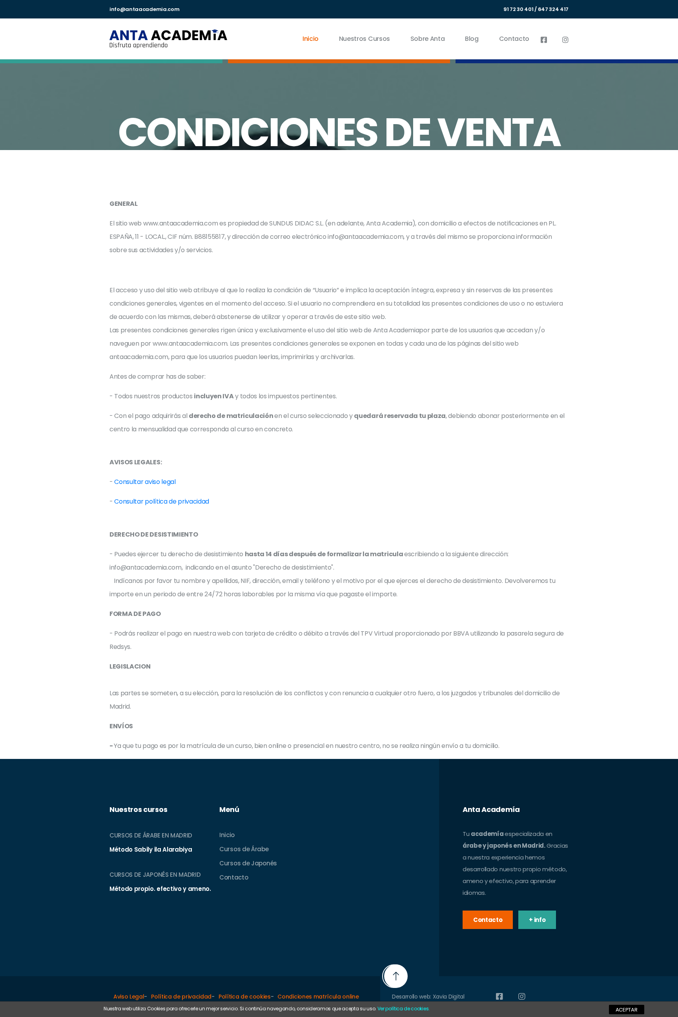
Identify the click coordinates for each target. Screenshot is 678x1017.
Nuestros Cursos (364, 38)
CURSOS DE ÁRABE (134, 835)
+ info (537, 920)
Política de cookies (245, 997)
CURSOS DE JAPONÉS (139, 874)
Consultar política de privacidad (161, 501)
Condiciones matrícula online (318, 997)
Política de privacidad (181, 997)
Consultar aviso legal (144, 481)
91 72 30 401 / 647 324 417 (536, 9)
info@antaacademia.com (144, 9)
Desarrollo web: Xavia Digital (428, 997)
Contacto (514, 38)
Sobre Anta (427, 38)
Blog (472, 38)
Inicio (311, 38)
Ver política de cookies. (403, 1008)
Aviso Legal (128, 997)
